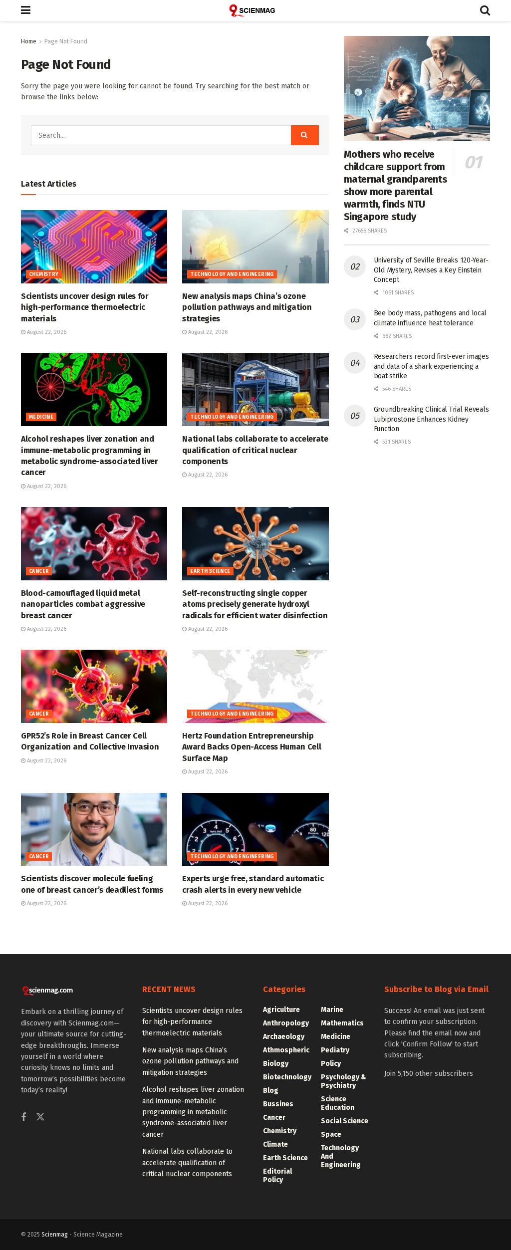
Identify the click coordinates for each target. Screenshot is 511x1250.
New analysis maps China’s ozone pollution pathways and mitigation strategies (246, 307)
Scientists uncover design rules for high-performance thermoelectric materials (85, 307)
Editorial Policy (277, 1175)
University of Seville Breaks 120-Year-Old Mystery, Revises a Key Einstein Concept (431, 270)
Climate (275, 1144)
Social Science (344, 1121)
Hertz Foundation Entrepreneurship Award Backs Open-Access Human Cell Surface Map (251, 747)
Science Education (337, 1103)
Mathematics (342, 1023)
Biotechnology (287, 1077)
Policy (331, 1063)
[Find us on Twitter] (40, 1117)
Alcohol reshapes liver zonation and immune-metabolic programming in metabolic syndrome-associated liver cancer (193, 1112)
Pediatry (335, 1050)
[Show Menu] (25, 10)
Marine (332, 1009)
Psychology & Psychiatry (343, 1081)
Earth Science (210, 571)
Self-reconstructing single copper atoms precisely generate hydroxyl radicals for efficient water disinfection (254, 604)
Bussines (278, 1104)
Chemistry (44, 274)
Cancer (39, 571)
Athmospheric (286, 1050)
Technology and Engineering (231, 274)
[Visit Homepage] (255, 10)
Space (331, 1134)
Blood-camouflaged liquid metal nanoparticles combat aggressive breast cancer (83, 604)
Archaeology (283, 1036)
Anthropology (286, 1023)
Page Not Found (65, 41)
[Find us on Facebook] (23, 1118)
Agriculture (281, 1009)
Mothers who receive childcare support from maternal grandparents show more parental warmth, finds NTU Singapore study (396, 185)
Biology (275, 1063)
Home (28, 41)
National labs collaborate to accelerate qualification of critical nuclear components (255, 450)
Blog (270, 1090)
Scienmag (54, 1234)
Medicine (41, 417)
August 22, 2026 (45, 332)
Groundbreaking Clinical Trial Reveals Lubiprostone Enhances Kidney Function (431, 419)
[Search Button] (485, 10)
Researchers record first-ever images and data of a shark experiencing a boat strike (431, 366)
